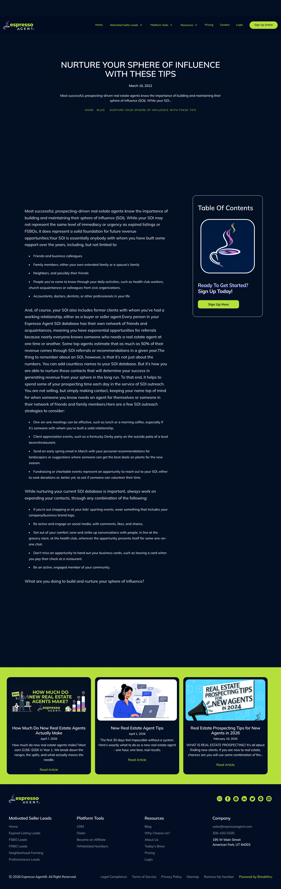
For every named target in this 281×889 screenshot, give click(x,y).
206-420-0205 (223, 833)
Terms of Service (144, 877)
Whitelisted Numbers (92, 846)
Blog (101, 110)
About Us (152, 840)
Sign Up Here (218, 304)
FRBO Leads (18, 846)
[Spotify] (260, 799)
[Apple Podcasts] (269, 799)
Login (239, 25)
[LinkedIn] (244, 799)
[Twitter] (252, 799)
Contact (225, 25)
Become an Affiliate (91, 840)
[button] (126, 25)
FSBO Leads (18, 840)
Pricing (209, 25)
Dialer (81, 833)
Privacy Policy (171, 877)
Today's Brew (155, 846)
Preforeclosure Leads (24, 859)
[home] (21, 25)
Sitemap (193, 877)
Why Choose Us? (157, 833)
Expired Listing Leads (24, 833)
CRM (80, 826)
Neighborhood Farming (26, 853)
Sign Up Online (263, 25)
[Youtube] (219, 799)
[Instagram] (236, 799)
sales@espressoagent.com (232, 826)
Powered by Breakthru (255, 877)
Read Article (49, 770)
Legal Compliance (114, 877)
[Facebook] (227, 799)
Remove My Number (219, 877)
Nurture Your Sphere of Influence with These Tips (153, 110)
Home (99, 25)
